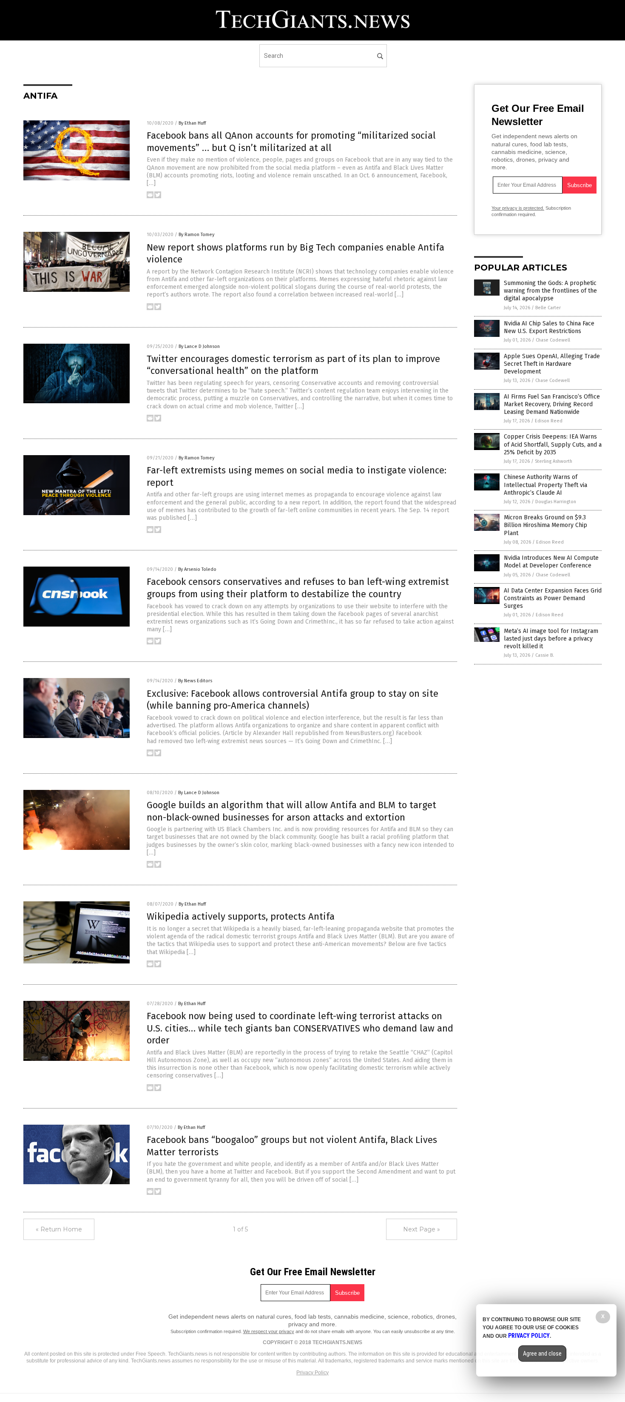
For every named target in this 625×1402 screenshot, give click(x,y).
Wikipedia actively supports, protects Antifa (241, 916)
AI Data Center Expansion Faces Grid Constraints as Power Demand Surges (553, 598)
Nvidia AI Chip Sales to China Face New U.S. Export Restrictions (549, 327)
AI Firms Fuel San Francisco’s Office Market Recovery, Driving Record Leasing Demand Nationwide (552, 404)
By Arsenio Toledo (197, 569)
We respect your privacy (268, 1331)
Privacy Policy (312, 1373)
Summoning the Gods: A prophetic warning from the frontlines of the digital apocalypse (550, 290)
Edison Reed (548, 421)
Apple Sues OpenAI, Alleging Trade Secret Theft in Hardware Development (552, 364)
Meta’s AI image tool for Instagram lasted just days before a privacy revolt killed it (551, 638)
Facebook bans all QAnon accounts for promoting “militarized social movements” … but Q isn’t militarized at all (291, 142)
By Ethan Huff (192, 123)
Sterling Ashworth (553, 461)
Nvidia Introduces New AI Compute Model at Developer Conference (551, 561)
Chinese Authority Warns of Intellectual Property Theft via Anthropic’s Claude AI (545, 484)
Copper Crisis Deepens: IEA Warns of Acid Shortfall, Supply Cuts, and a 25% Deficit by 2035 (553, 444)
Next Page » (421, 1229)
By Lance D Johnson (199, 346)
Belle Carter (548, 308)
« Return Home (59, 1229)
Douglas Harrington (555, 501)
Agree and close (542, 1353)
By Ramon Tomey (196, 234)
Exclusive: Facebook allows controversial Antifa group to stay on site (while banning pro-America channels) (292, 700)
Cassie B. (544, 655)
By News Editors (195, 681)
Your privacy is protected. (517, 208)
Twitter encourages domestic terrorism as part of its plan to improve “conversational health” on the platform (293, 365)
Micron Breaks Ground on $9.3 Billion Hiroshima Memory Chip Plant (545, 525)
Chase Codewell (553, 340)
